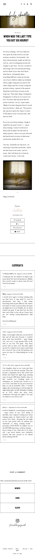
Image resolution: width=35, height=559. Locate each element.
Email (18, 231)
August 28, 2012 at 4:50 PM (22, 365)
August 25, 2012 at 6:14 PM (14, 332)
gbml (17, 550)
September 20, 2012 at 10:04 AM (18, 407)
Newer (17, 488)
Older (17, 507)
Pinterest (18, 228)
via (17, 192)
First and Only (8, 365)
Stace (4, 332)
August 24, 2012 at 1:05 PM (24, 273)
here (23, 125)
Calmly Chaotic (18, 15)
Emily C (5, 407)
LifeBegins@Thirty (9, 274)
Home (17, 498)
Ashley (18, 210)
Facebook (17, 220)
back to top (17, 553)
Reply (4, 286)
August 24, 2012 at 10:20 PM (15, 294)
